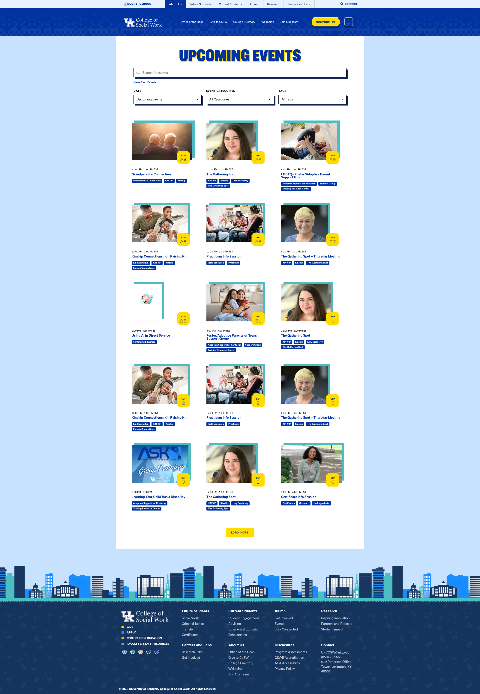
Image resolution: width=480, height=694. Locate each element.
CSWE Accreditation (289, 657)
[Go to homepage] (143, 22)
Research (273, 4)
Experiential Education (244, 629)
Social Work (190, 618)
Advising (234, 623)
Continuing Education (144, 638)
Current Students (230, 4)
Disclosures (284, 645)
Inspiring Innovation (335, 618)
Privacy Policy (285, 668)
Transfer (188, 629)
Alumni (255, 4)
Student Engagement (243, 618)
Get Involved (284, 618)
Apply (131, 632)
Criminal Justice (193, 623)
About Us (175, 4)
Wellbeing (267, 21)
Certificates (190, 634)
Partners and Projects (336, 623)
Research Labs (192, 652)
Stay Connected (286, 629)
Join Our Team (289, 21)
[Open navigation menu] (349, 22)
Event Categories (220, 90)
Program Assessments (291, 652)
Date (137, 90)
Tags (282, 90)
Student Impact (332, 629)
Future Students (200, 4)
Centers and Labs (299, 4)
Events (279, 623)
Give (130, 627)
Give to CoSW (218, 21)
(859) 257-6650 (332, 657)
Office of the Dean (192, 21)
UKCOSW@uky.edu (335, 652)
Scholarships (237, 634)
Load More (240, 532)
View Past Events (145, 82)
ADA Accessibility (287, 663)
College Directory (244, 21)
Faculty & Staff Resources (148, 643)
